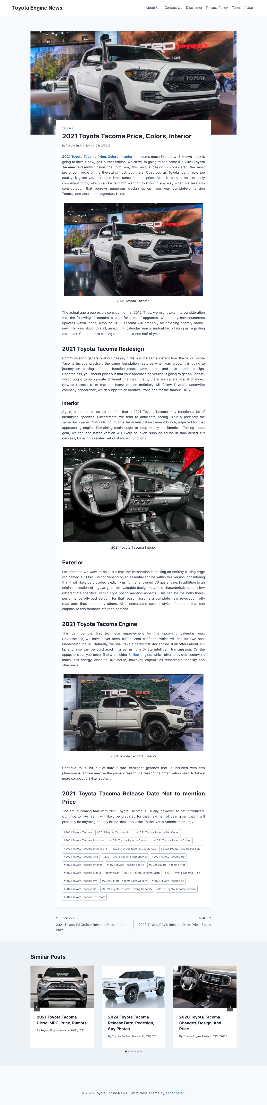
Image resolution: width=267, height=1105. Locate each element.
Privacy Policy (217, 8)
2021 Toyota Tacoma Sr (168, 880)
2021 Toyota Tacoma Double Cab (134, 848)
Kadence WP (175, 1093)
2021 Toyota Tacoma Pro (80, 880)
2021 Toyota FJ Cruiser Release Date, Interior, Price (91, 924)
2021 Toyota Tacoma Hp (168, 856)
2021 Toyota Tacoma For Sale (180, 848)
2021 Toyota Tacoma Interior (83, 864)
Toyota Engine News (79, 145)
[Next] (230, 1006)
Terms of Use (242, 8)
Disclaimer (194, 8)
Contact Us (173, 8)
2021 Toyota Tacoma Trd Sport (84, 897)
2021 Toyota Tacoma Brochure (84, 840)
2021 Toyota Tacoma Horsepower (125, 856)
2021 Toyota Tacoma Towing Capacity (127, 889)
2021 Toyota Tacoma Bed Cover (157, 832)
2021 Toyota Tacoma (78, 832)
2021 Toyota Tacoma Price (182, 872)
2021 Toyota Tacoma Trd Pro (176, 889)
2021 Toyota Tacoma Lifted (167, 864)
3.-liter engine (140, 655)
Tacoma (67, 128)
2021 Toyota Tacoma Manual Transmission (91, 872)
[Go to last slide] (37, 1006)
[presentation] (62, 987)
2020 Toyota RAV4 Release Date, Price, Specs (174, 921)
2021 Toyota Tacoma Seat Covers (124, 880)
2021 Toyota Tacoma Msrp (142, 872)
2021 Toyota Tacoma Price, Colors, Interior (98, 157)
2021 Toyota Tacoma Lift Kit (125, 864)
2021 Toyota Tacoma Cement (129, 840)
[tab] (126, 1051)
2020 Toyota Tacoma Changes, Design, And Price (200, 1023)
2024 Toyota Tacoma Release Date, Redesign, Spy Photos (131, 1023)
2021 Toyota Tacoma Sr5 (80, 889)
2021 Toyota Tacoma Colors (172, 840)
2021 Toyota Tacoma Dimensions (86, 848)
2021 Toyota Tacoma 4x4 (114, 832)
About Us (153, 8)
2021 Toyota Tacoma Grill (81, 856)
